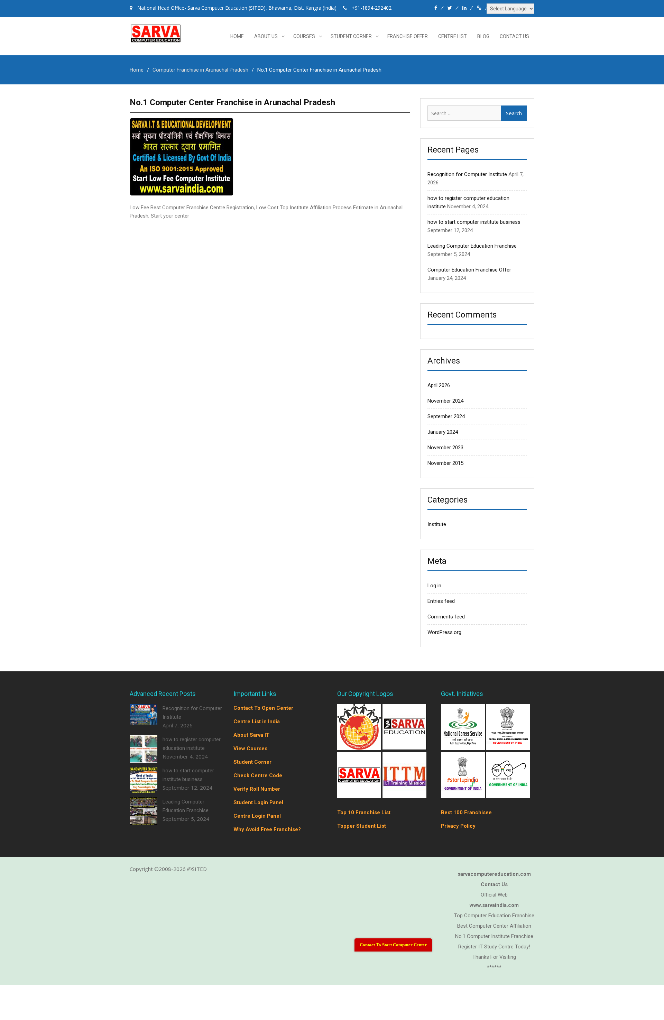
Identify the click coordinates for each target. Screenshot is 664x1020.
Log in (434, 585)
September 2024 (446, 416)
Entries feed (441, 601)
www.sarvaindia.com (494, 905)
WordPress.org (444, 632)
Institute (436, 524)
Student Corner (351, 36)
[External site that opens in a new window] (359, 747)
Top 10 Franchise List (363, 812)
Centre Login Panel (257, 816)
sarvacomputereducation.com (494, 874)
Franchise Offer (407, 36)
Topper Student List (361, 826)
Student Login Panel (258, 802)
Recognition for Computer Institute (467, 174)
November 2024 (445, 401)
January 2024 (442, 432)
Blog (483, 36)
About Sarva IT (251, 735)
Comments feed (446, 617)
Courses (304, 36)
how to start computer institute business (473, 222)
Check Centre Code (257, 775)
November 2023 (445, 447)
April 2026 (438, 385)
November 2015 (445, 463)
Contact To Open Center (263, 708)
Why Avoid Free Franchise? (267, 829)
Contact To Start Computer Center (393, 944)
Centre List (452, 36)
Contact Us (514, 36)
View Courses (250, 748)
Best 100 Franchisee (466, 812)
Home (237, 36)
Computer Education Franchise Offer (469, 270)
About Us (266, 36)
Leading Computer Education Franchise (472, 246)
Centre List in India (256, 721)
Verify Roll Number (256, 789)
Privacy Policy (458, 826)
